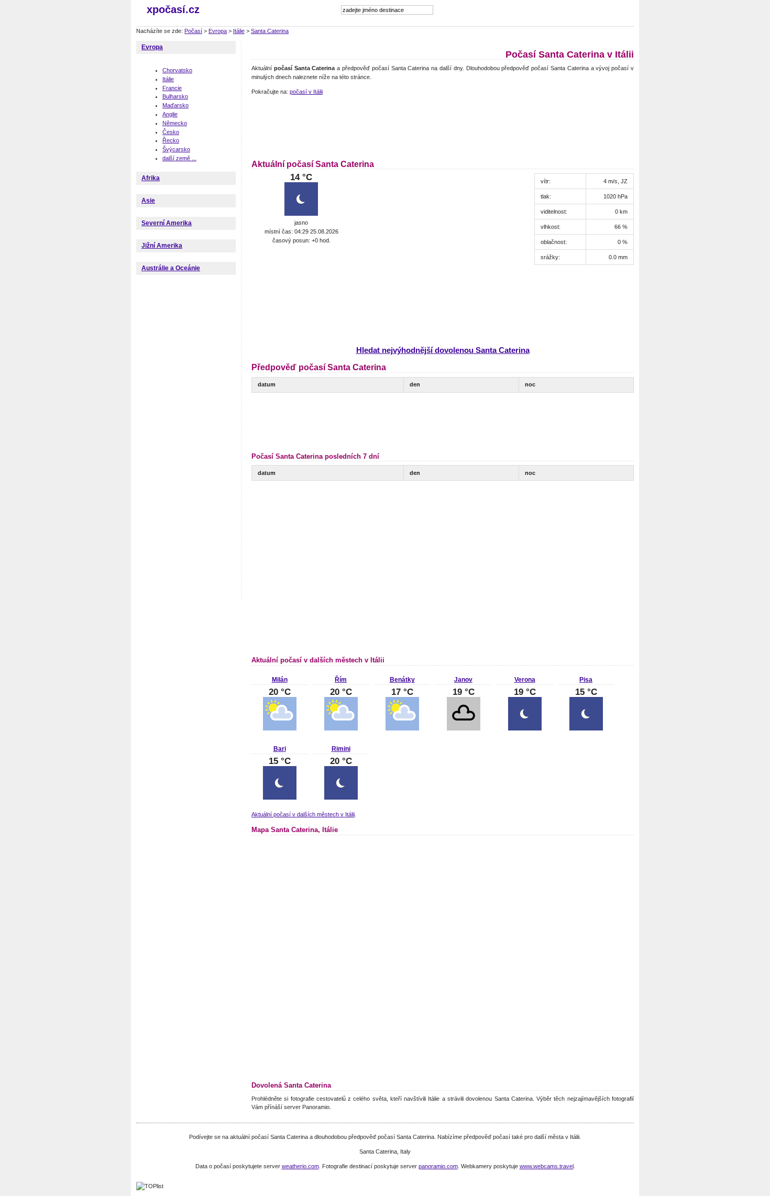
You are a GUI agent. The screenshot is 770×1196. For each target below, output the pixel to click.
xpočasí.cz (173, 9)
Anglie (170, 114)
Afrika (150, 178)
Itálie (239, 31)
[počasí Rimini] (341, 797)
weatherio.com (300, 1166)
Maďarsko (175, 105)
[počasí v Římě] (341, 728)
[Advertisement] (442, 125)
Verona (524, 679)
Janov (463, 679)
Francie (172, 88)
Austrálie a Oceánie (170, 268)
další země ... (179, 158)
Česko (170, 132)
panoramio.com (438, 1166)
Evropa (217, 31)
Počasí (193, 31)
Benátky (402, 679)
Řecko (170, 140)
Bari (279, 748)
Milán (280, 679)
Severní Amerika (166, 223)
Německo (174, 123)
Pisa (585, 679)
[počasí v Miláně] (279, 728)
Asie (148, 200)
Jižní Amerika (161, 245)
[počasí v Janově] (463, 728)
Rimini (341, 748)
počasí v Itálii (306, 91)
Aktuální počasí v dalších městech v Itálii (303, 814)
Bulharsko (175, 96)
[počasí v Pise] (586, 728)
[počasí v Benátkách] (402, 728)
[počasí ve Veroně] (525, 728)
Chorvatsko (177, 70)
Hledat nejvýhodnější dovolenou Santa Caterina (443, 350)
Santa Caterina (270, 31)
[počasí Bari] (279, 797)
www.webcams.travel (547, 1166)
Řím (341, 679)
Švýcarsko (176, 149)
